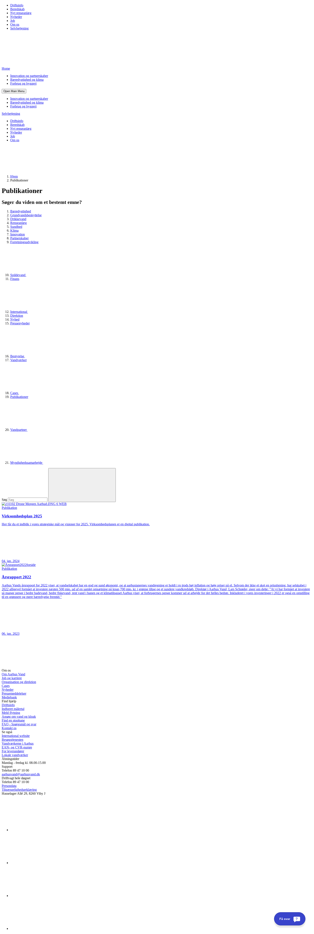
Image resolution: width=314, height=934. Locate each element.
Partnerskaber (19, 238)
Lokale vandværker (15, 755)
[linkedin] (42, 830)
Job (12, 20)
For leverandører (13, 751)
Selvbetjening (19, 28)
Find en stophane (13, 720)
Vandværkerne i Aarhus (18, 743)
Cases (14, 393)
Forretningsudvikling (24, 242)
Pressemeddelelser (14, 693)
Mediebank (9, 697)
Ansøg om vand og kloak (19, 716)
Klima (14, 230)
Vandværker (18, 360)
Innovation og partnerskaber (29, 76)
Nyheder (16, 17)
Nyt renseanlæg (20, 13)
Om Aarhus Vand (13, 674)
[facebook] (42, 863)
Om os (14, 24)
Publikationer (19, 397)
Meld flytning (11, 712)
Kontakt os (9, 728)
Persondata (9, 786)
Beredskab (17, 9)
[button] (14, 91)
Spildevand (18, 275)
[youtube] (42, 928)
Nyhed (14, 319)
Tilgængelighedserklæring (19, 789)
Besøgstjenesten (12, 739)
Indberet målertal (13, 709)
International (19, 312)
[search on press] (82, 485)
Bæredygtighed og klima (27, 79)
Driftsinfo (16, 5)
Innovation (17, 234)
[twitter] (42, 895)
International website (16, 736)
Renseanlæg (18, 223)
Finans (14, 279)
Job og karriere (12, 678)
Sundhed (16, 226)
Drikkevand (18, 219)
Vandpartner (19, 430)
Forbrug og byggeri (23, 83)
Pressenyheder (20, 323)
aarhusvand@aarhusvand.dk (21, 774)
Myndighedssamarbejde (26, 462)
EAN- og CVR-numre (17, 747)
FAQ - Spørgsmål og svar (19, 724)
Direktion (16, 315)
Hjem (14, 176)
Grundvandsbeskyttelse (26, 215)
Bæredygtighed (20, 211)
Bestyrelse (17, 356)
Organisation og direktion (19, 682)
